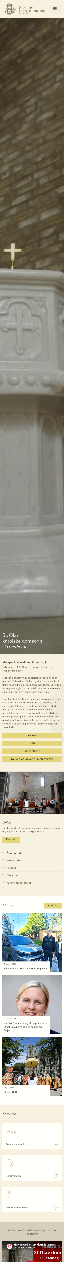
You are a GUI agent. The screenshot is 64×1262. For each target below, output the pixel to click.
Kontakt (11, 839)
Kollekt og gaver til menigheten (32, 759)
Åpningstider (15, 853)
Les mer (32, 735)
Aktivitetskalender (19, 883)
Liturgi (11, 868)
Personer (13, 875)
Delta (32, 743)
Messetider (32, 751)
